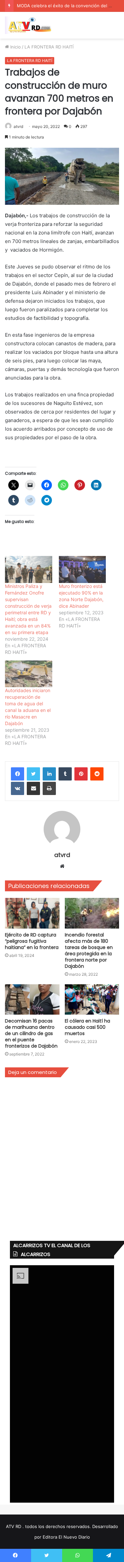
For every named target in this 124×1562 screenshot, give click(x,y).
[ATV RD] (31, 25)
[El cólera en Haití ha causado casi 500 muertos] (92, 999)
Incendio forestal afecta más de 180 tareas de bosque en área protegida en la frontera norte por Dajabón (89, 950)
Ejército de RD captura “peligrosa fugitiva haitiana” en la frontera (32, 941)
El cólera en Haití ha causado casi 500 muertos (87, 1027)
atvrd (18, 126)
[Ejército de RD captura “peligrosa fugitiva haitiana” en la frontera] (32, 913)
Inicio (15, 46)
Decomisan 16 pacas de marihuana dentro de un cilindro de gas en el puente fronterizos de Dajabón (31, 1033)
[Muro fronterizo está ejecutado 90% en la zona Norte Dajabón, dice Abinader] (82, 569)
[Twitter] (33, 774)
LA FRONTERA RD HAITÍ (48, 46)
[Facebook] (17, 774)
